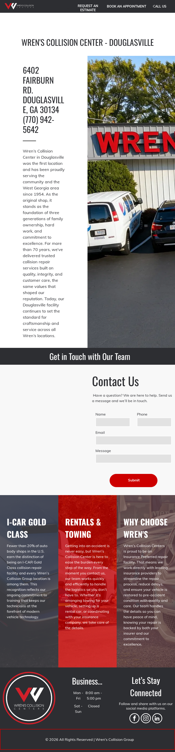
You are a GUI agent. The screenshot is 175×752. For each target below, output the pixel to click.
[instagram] (146, 718)
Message (103, 450)
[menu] (165, 24)
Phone (142, 414)
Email (100, 432)
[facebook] (134, 718)
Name (100, 414)
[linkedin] (157, 718)
